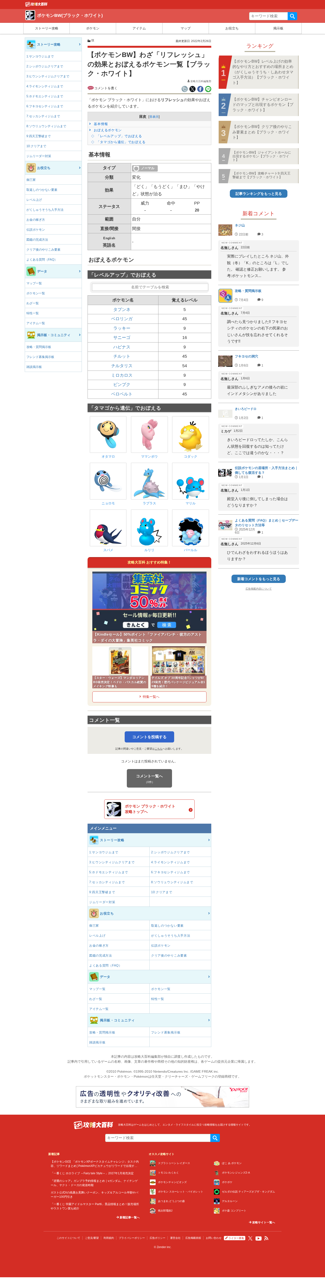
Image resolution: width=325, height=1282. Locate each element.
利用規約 (108, 1237)
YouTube (258, 1238)
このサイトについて (68, 1237)
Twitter (250, 1238)
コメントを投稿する (149, 737)
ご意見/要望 (92, 1237)
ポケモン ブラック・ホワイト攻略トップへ (150, 808)
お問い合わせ (214, 1237)
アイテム (139, 28)
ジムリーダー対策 (38, 156)
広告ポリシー (157, 1237)
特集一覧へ (151, 697)
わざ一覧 (32, 303)
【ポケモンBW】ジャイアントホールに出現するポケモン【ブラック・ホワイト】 (261, 156)
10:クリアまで (36, 146)
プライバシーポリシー (132, 1237)
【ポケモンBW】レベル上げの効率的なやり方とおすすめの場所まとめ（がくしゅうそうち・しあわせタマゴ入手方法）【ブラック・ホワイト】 (262, 72)
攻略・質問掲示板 (38, 347)
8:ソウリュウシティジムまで (46, 126)
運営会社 (175, 1237)
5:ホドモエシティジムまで (44, 96)
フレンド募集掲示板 (40, 357)
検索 (292, 16)
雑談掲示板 (34, 367)
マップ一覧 (34, 283)
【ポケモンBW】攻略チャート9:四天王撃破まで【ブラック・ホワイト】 (261, 175)
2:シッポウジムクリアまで (44, 66)
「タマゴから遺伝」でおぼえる (120, 142)
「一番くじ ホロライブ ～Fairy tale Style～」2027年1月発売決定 (92, 1173)
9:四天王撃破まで (38, 136)
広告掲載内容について (259, 588)
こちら (158, 748)
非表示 (154, 116)
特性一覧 (32, 313)
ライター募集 (236, 1238)
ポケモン (92, 28)
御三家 (31, 180)
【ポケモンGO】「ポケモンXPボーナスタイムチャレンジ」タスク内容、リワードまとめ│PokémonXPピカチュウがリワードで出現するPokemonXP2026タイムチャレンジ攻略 (95, 1165)
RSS (266, 1238)
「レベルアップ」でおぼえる (118, 136)
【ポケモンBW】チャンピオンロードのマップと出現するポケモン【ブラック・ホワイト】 (262, 104)
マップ (186, 28)
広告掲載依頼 (193, 1237)
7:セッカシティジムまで (43, 116)
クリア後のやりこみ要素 (43, 249)
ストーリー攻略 (46, 28)
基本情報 (100, 124)
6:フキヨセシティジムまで (44, 106)
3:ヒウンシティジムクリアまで (47, 76)
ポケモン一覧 (35, 293)
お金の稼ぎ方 (35, 219)
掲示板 (278, 28)
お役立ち (232, 28)
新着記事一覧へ (129, 1217)
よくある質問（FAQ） (41, 259)
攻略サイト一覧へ (263, 1222)
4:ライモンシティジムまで (44, 86)
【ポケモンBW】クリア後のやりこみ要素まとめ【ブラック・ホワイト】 (262, 132)
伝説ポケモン (35, 229)
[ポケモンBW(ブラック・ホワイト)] (36, 5)
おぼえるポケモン (107, 130)
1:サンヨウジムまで (40, 56)
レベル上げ (34, 200)
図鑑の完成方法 (37, 239)
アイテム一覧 (35, 323)
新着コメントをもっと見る (258, 579)
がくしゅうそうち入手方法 (45, 209)
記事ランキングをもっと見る (259, 194)
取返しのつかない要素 (41, 190)
